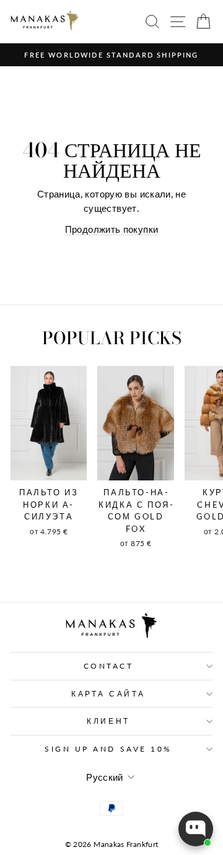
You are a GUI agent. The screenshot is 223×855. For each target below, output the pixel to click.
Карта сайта (108, 693)
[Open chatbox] (195, 829)
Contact (109, 666)
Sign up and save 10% (108, 748)
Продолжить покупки (112, 229)
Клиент (108, 721)
